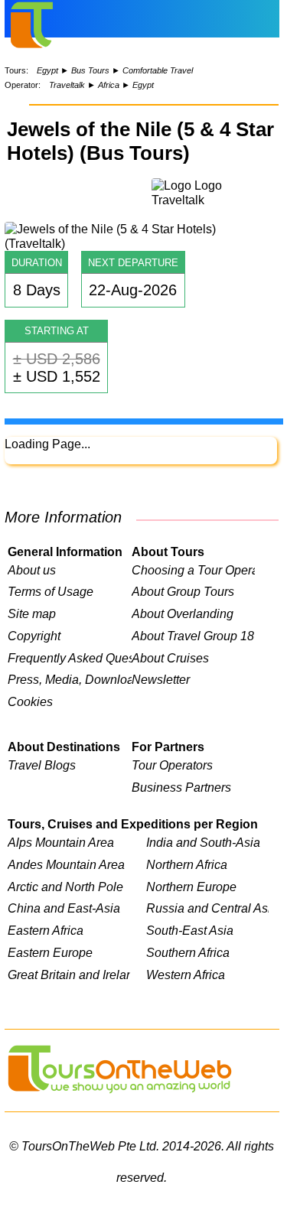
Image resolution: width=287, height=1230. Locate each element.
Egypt (47, 70)
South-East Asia (189, 930)
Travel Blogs (42, 765)
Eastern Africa (45, 930)
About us (32, 570)
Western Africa (185, 974)
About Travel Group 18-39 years (194, 636)
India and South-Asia (203, 842)
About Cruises (170, 658)
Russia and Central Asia (207, 908)
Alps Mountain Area (61, 842)
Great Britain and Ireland (69, 974)
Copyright (34, 636)
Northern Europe (191, 886)
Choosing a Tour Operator (194, 570)
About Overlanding (182, 613)
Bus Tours (90, 70)
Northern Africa (186, 864)
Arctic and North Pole (65, 886)
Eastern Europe (50, 952)
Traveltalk (67, 84)
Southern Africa (188, 952)
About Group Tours (183, 591)
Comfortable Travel (157, 70)
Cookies (30, 701)
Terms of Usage (50, 591)
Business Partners (181, 787)
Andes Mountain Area (66, 864)
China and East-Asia (64, 908)
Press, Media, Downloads (70, 679)
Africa (108, 84)
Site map (32, 613)
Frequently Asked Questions (70, 658)
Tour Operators (172, 765)
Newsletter (161, 679)
